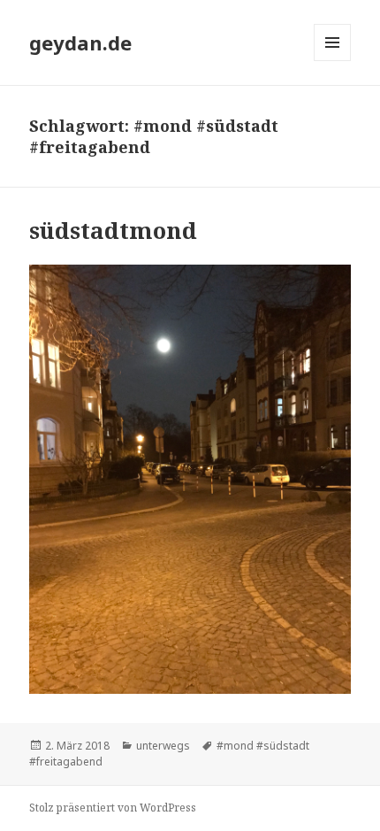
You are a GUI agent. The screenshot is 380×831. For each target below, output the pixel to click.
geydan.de (80, 42)
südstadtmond (113, 230)
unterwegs (163, 745)
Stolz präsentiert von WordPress (112, 807)
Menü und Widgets (333, 60)
